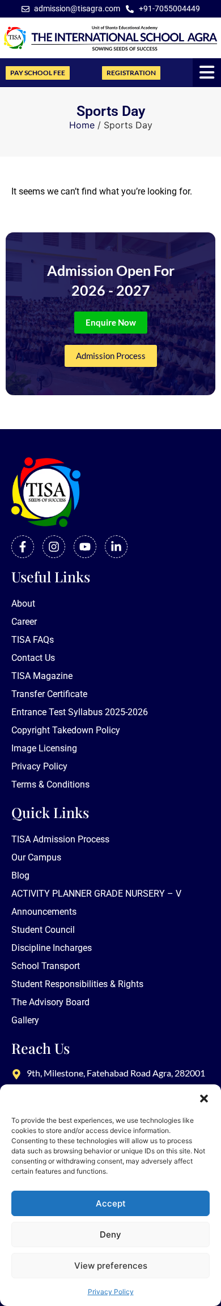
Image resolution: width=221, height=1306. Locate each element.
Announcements (43, 911)
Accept (111, 1203)
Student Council (43, 929)
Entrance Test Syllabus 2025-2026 (79, 712)
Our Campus (36, 857)
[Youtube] (85, 546)
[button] (204, 1098)
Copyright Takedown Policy (65, 730)
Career (24, 621)
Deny (110, 1234)
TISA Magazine (42, 676)
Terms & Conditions (50, 784)
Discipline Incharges (51, 947)
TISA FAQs (32, 639)
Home (82, 125)
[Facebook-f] (22, 546)
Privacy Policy (111, 1291)
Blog (20, 875)
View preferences (110, 1265)
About (23, 603)
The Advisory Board (50, 1002)
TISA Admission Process (60, 839)
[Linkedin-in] (116, 546)
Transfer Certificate (49, 694)
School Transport (45, 966)
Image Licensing (44, 748)
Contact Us (33, 657)
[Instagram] (53, 546)
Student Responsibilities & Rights (77, 984)
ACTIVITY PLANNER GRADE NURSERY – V (96, 893)
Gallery (25, 1020)
